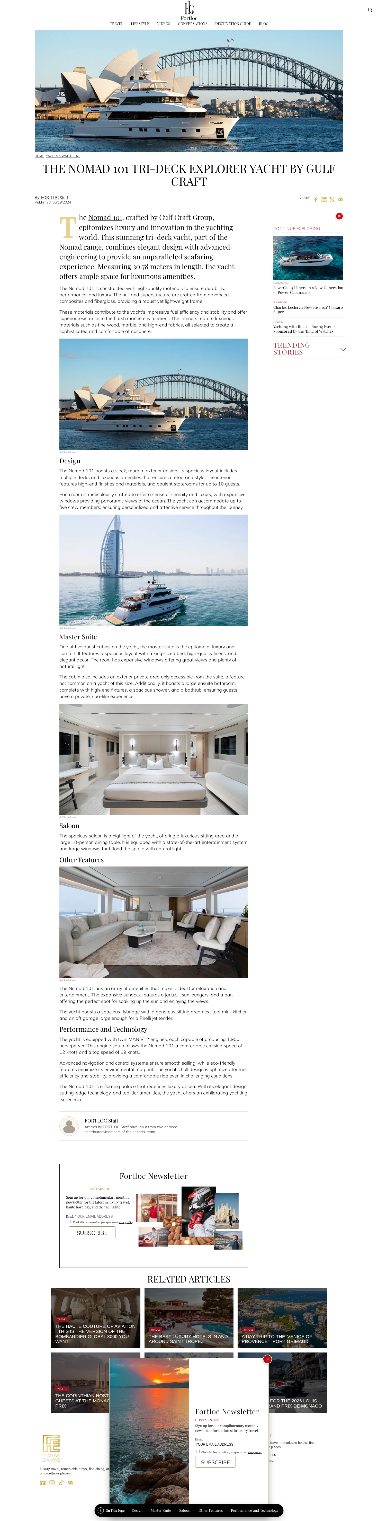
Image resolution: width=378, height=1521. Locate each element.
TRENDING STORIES (291, 349)
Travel (116, 23)
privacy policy (126, 1222)
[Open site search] (370, 10)
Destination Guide (233, 23)
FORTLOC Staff (101, 1120)
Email (237, 1455)
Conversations (193, 23)
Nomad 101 (105, 217)
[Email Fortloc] (70, 1484)
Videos (163, 23)
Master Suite (161, 1510)
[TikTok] (61, 1484)
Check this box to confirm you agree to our (102, 1222)
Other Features (211, 1510)
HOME (39, 156)
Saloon (184, 1510)
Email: (70, 1216)
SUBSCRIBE (92, 1232)
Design (137, 1510)
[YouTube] (43, 1484)
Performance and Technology (254, 1510)
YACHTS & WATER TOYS (63, 156)
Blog (263, 23)
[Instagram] (52, 1484)
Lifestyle (140, 23)
